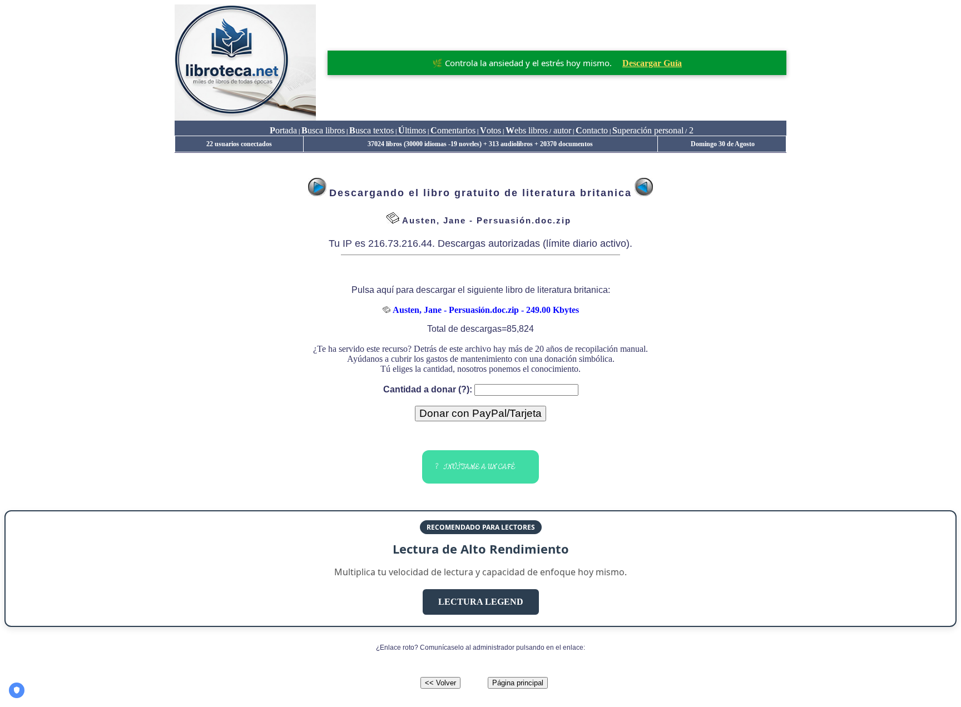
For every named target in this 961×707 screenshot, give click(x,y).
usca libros (323, 130)
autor (561, 130)
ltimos (412, 130)
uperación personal (647, 130)
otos (490, 130)
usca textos (371, 130)
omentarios (452, 130)
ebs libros (527, 130)
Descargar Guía (652, 63)
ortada (283, 130)
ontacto (592, 130)
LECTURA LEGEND (480, 601)
